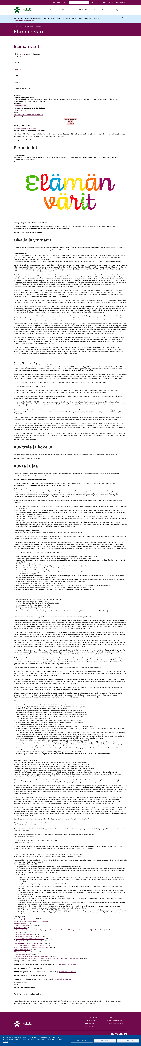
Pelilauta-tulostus (20, 928)
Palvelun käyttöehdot (114, 1020)
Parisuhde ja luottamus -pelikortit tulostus (29, 945)
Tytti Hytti (21, 54)
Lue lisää (5, 1042)
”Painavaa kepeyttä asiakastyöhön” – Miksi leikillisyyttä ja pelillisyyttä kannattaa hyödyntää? (46, 958)
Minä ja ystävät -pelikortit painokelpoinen (29, 943)
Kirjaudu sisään (108, 2)
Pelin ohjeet (18, 932)
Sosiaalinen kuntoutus (21, 105)
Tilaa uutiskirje (90, 1027)
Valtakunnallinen (20, 110)
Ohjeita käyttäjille (91, 1020)
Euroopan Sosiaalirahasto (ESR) (25, 128)
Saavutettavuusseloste (115, 1023)
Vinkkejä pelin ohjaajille (22, 954)
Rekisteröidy (120, 2)
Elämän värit (39, 26)
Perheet (70, 121)
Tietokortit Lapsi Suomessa (24, 925)
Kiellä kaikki (105, 1040)
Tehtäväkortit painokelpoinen (24, 952)
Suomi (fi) (59, 2)
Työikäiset (70, 123)
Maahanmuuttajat (70, 119)
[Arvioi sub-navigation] (76, 10)
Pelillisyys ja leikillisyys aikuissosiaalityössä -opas (32, 956)
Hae (93, 2)
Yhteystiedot (89, 1023)
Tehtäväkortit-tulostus (22, 950)
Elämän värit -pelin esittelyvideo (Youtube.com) (31, 921)
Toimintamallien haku (27, 26)
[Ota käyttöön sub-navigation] (91, 10)
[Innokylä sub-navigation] (121, 10)
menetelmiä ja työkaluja (67, 964)
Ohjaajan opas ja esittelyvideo (24, 919)
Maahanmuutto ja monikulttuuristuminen (28, 115)
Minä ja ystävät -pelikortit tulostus (26, 941)
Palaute (109, 1017)
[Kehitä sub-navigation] (66, 10)
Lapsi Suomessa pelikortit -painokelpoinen (29, 939)
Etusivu (16, 26)
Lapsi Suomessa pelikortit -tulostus (27, 936)
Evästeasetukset (82, 1040)
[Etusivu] (22, 10)
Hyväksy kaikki (128, 1040)
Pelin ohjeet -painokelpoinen (24, 934)
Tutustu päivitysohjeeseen (24, 20)
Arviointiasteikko (20, 923)
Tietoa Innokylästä (91, 1017)
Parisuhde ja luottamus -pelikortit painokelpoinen (31, 947)
